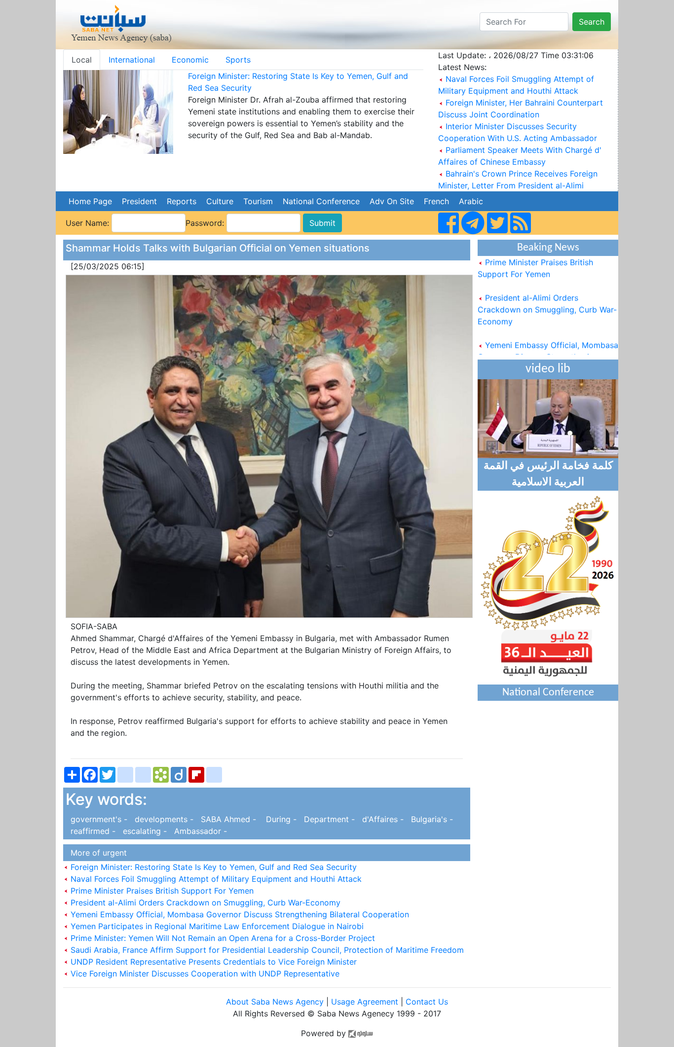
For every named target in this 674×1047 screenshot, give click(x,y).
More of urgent (96, 853)
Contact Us (427, 1002)
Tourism (258, 201)
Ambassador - (198, 831)
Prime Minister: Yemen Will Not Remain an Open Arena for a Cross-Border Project (221, 938)
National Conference (321, 201)
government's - (98, 819)
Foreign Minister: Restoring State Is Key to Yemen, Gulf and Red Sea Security (212, 867)
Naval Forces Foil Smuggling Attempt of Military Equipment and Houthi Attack (215, 879)
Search (591, 22)
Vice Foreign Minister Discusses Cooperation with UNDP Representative (203, 973)
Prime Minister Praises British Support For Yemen (161, 891)
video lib (547, 369)
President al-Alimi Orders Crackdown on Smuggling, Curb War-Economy (204, 902)
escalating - (143, 831)
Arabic (471, 201)
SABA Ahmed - (227, 819)
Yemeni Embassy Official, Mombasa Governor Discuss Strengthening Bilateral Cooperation (238, 914)
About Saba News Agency (276, 1002)
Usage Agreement (364, 1002)
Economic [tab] (190, 60)
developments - (163, 819)
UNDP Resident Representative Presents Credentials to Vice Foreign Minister (212, 962)
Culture (219, 201)
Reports (181, 201)
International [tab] (132, 60)
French (436, 201)
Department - (328, 819)
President (139, 201)
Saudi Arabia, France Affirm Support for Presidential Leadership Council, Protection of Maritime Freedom (266, 950)
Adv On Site (392, 201)
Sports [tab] (238, 60)
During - (279, 819)
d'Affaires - (381, 819)
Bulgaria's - (429, 819)
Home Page (90, 201)
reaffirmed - (92, 831)
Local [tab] (82, 60)
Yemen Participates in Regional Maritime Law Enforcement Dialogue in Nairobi (216, 926)
